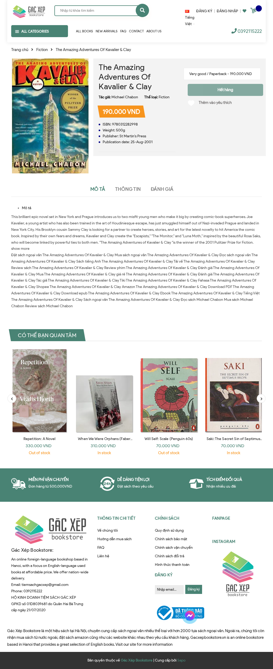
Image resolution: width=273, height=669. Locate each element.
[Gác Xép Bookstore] (28, 10)
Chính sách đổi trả (169, 556)
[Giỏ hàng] (254, 11)
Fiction (164, 97)
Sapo (181, 660)
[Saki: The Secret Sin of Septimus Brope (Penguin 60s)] (233, 390)
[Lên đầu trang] (258, 637)
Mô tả (26, 208)
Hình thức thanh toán (172, 564)
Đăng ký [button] (164, 575)
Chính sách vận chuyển (174, 547)
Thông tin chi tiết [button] (116, 518)
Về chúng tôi (107, 530)
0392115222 (250, 31)
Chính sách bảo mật (171, 539)
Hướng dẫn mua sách (114, 539)
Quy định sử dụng (169, 530)
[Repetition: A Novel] (39, 390)
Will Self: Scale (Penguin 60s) (168, 439)
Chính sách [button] (167, 518)
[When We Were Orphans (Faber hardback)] (104, 390)
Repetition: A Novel (39, 439)
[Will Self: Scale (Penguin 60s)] (168, 390)
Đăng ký (194, 589)
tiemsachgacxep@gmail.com (45, 584)
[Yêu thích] (244, 11)
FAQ (100, 547)
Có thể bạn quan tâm (47, 335)
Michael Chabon (124, 97)
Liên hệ (103, 556)
